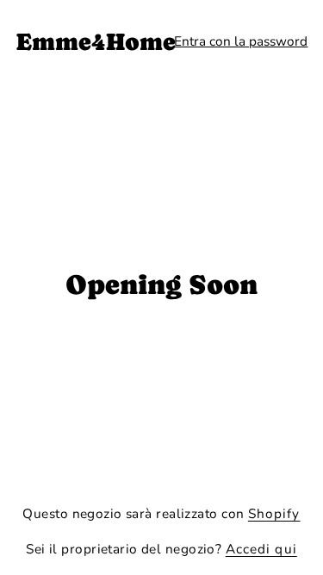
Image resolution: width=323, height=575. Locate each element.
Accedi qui (261, 549)
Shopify (274, 513)
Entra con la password (240, 41)
